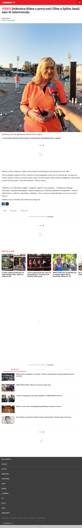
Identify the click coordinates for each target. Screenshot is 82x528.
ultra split (13, 210)
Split (4, 210)
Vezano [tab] (67, 369)
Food (4, 483)
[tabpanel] (41, 399)
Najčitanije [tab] (40, 369)
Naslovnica (6, 459)
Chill (4, 508)
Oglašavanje (5, 518)
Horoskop (6, 513)
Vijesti (4, 464)
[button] (79, 2)
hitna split (23, 210)
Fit (3, 498)
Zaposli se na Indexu (16, 518)
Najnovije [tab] (15, 369)
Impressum (32, 518)
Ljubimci (5, 493)
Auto (4, 503)
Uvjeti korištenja (41, 518)
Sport (4, 469)
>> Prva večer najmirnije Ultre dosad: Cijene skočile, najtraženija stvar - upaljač (31, 138)
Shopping (5, 479)
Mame (4, 488)
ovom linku (50, 216)
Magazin (5, 474)
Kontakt (25, 518)
